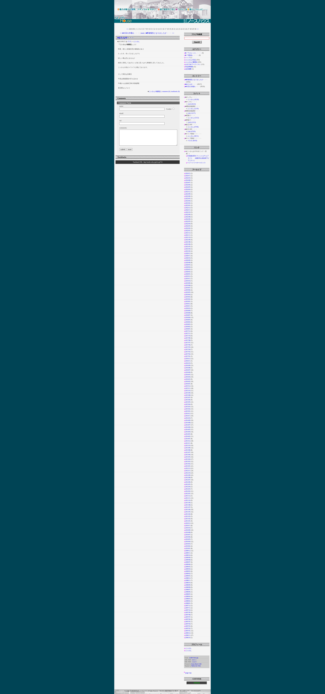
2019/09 (187, 283)
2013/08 (187, 450)
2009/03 (187, 571)
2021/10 (187, 237)
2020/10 (187, 258)
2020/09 (187, 260)
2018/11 (187, 306)
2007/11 (187, 608)
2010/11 (187, 525)
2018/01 (187, 329)
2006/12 (187, 633)
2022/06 (187, 219)
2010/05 (187, 539)
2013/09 (187, 448)
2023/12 (187, 192)
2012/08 (187, 477)
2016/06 (187, 372)
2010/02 (187, 546)
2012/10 (187, 473)
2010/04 (187, 541)
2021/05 (187, 246)
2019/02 (187, 299)
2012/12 (187, 468)
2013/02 (187, 464)
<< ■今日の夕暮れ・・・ (129, 33)
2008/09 (187, 585)
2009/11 (187, 553)
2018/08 (187, 313)
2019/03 (187, 297)
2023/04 (187, 201)
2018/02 (187, 326)
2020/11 (187, 256)
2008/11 (187, 580)
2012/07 (187, 480)
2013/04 (187, 459)
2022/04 (187, 224)
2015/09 (187, 393)
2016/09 (187, 365)
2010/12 (187, 523)
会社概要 (188, 69)
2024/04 (187, 189)
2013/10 (187, 445)
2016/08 (187, 368)
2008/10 (187, 583)
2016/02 (187, 381)
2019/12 (187, 276)
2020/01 (187, 274)
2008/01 (187, 603)
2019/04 (187, 294)
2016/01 (187, 384)
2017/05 (187, 347)
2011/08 (187, 505)
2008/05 (187, 594)
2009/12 (187, 551)
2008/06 (187, 592)
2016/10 (187, 363)
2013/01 (187, 466)
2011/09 (187, 503)
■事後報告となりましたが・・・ (196, 80)
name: (121, 106)
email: (121, 113)
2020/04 (187, 267)
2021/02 (187, 251)
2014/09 (187, 420)
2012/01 (187, 493)
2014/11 (187, 416)
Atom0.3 (194, 662)
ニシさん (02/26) (193, 99)
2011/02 (187, 519)
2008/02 (187, 601)
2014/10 (187, 418)
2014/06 (187, 427)
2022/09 (187, 214)
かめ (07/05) (192, 131)
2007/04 (187, 624)
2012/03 (187, 489)
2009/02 (187, 573)
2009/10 (187, 555)
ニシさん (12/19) (193, 109)
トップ (187, 57)
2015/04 (187, 404)
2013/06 (187, 455)
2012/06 (187, 482)
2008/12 (187, 578)
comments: (123, 128)
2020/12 (187, 253)
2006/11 (187, 635)
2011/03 (187, 516)
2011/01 (187, 521)
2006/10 (187, 637)
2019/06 (187, 290)
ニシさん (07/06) (193, 127)
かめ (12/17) (192, 113)
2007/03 (187, 626)
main (142, 33)
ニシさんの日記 (190, 60)
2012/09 (187, 475)
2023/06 (187, 196)
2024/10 (187, 178)
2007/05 (187, 621)
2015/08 (187, 395)
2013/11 (187, 443)
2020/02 (187, 272)
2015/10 (187, 391)
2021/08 (187, 242)
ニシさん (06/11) (193, 136)
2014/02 (187, 436)
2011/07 (187, 507)
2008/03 (187, 599)
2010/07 (187, 535)
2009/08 (187, 560)
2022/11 (187, 210)
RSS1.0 (194, 660)
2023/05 (187, 198)
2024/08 (187, 180)
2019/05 (187, 292)
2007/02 (187, 628)
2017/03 (187, 352)
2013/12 (187, 441)
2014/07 (187, 425)
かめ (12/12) (192, 122)
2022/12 (187, 208)
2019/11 (187, 278)
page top (188, 673)
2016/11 (187, 361)
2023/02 (187, 203)
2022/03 (187, 226)
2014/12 (187, 413)
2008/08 (187, 587)
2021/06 (187, 244)
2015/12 (187, 386)
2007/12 (187, 605)
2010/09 (187, 530)
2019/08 (187, 285)
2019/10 (187, 281)
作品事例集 (189, 67)
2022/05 (187, 221)
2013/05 (187, 457)
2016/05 (187, 375)
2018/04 (187, 322)
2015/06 (187, 400)
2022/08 (187, 217)
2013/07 (187, 452)
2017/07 (187, 343)
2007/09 (187, 612)
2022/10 (187, 212)
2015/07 (187, 397)
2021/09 (187, 240)
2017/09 (187, 338)
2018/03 (187, 324)
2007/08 (187, 615)
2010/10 (187, 528)
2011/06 (187, 509)
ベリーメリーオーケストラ (196, 163)
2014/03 (187, 434)
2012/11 (187, 471)
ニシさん (136, 41)
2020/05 (187, 265)
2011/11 (187, 498)
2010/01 (187, 548)
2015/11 (187, 388)
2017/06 (187, 345)
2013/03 (187, 461)
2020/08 (187, 262)
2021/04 (187, 249)
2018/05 (187, 320)
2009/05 (187, 567)
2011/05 (187, 512)
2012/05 (187, 484)
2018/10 (187, 308)
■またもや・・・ (125, 37)
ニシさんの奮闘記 (155, 91)
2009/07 (187, 562)
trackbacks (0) (175, 91)
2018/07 (187, 315)
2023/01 (187, 205)
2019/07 (187, 288)
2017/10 (187, 336)
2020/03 (187, 269)
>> (198, 29)
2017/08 (187, 340)
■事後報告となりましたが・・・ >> (160, 33)
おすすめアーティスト (193, 64)
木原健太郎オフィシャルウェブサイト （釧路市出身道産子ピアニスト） (198, 158)
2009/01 (187, 576)
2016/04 (187, 377)
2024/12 (187, 173)
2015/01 (187, 411)
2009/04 (187, 569)
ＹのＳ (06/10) (192, 141)
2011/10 (187, 500)
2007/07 (187, 617)
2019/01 (187, 301)
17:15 (129, 41)
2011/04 (187, 514)
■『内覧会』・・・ (191, 55)
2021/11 (187, 235)
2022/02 (187, 228)
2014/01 (187, 439)
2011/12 (187, 496)
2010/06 (187, 537)
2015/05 (187, 402)
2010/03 (187, 544)
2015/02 (187, 409)
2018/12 (187, 304)
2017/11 (187, 333)
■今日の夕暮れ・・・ (192, 86)
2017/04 (187, 349)
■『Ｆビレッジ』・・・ (193, 53)
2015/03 (187, 407)
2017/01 (187, 356)
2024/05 (187, 187)
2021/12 (187, 233)
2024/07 (187, 182)
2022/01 (187, 230)
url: (120, 121)
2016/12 (187, 359)
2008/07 (187, 589)
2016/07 (187, 370)
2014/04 (187, 432)
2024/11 (187, 176)
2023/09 (187, 194)
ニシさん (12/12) (193, 118)
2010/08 (187, 532)
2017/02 (187, 354)
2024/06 (187, 185)
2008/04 (187, 596)
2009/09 (187, 557)
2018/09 (187, 310)
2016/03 (187, 379)
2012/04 (187, 487)
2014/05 (187, 429)
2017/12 (187, 331)
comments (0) (166, 91)
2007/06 (187, 619)
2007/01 (187, 631)
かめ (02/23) (192, 104)
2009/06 (187, 564)
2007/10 (187, 610)
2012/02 (187, 491)
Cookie (168, 109)
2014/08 (187, 423)
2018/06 (187, 317)
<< (127, 29)
